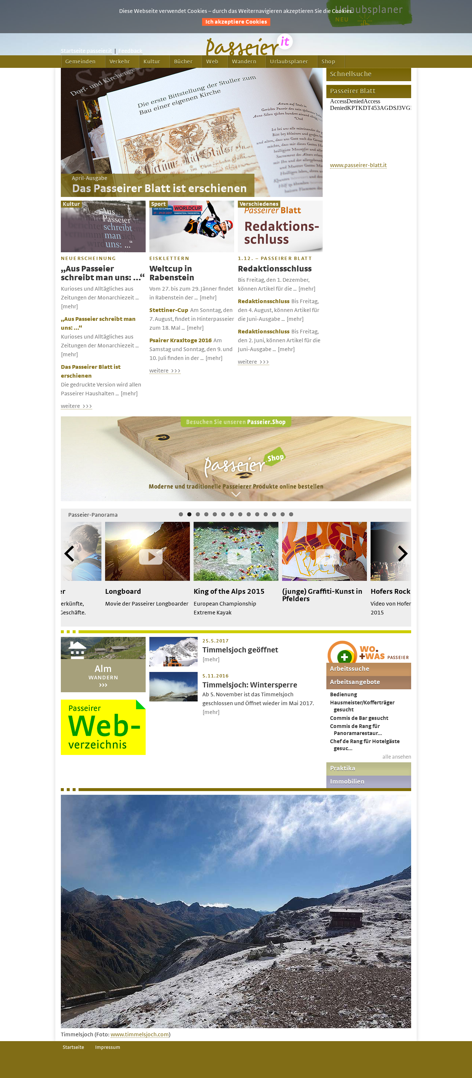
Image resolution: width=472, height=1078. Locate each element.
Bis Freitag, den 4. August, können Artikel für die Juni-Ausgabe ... (278, 310)
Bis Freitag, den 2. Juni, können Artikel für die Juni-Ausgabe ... (279, 340)
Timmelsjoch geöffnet (240, 650)
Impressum (107, 1047)
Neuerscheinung (88, 258)
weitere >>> (76, 406)
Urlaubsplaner (289, 62)
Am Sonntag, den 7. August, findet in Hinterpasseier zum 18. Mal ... (191, 319)
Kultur (151, 62)
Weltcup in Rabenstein (171, 273)
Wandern (244, 62)
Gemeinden (80, 62)
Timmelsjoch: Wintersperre (249, 685)
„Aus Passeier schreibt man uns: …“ (103, 273)
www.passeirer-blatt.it (358, 165)
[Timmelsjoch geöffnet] (173, 665)
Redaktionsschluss (275, 269)
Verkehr (120, 62)
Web (212, 62)
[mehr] (69, 306)
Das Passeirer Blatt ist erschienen (159, 189)
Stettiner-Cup (168, 310)
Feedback (130, 51)
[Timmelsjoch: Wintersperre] (173, 700)
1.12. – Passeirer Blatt (275, 258)
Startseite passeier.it (86, 51)
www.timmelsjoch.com (140, 1034)
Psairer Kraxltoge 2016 (180, 340)
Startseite (73, 1047)
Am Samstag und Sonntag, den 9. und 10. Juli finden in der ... (191, 349)
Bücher (183, 62)
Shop (328, 62)
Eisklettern (169, 258)
